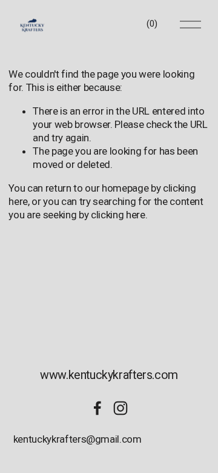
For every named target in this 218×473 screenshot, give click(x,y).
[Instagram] (120, 408)
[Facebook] (97, 408)
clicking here (118, 215)
